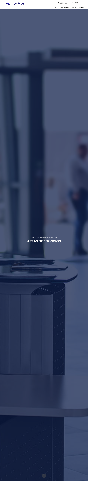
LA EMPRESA (81, 7)
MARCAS (74, 7)
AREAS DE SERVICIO (65, 7)
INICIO (56, 7)
